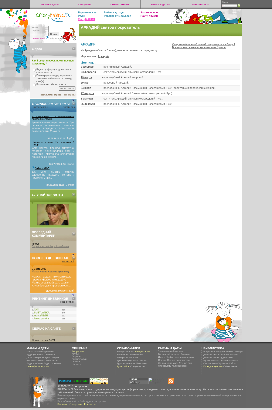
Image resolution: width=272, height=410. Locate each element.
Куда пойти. (123, 366)
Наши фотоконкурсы (38, 366)
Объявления (230, 366)
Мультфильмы (211, 360)
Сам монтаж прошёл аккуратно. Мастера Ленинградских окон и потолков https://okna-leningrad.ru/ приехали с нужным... (53, 152)
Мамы (30, 351)
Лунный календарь (168, 363)
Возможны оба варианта (51, 84)
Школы (143, 360)
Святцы (162, 360)
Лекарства (122, 357)
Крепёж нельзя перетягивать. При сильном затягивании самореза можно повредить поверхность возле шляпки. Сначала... (53, 127)
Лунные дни (185, 363)
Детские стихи (211, 354)
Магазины (141, 363)
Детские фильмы (229, 360)
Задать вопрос (149, 12)
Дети (29, 357)
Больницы (122, 354)
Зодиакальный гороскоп (171, 351)
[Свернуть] (73, 48)
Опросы (76, 356)
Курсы (130, 351)
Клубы (75, 354)
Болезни (133, 357)
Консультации (142, 351)
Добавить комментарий (60, 290)
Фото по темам (50, 360)
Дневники (50, 354)
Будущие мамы (35, 354)
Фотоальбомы (34, 360)
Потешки (224, 354)
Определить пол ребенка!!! (172, 365)
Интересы (38, 357)
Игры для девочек (213, 366)
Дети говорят (52, 357)
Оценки (76, 361)
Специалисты (137, 366)
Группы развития (126, 363)
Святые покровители (178, 360)
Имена (161, 357)
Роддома (122, 351)
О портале (75, 404)
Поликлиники (136, 354)
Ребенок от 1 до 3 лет (117, 15)
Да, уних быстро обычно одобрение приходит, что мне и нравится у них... (53, 174)
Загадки (234, 354)
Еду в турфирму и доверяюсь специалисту (53, 71)
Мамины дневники (44, 351)
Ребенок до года (114, 12)
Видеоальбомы (35, 363)
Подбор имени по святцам (180, 357)
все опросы (69, 95)
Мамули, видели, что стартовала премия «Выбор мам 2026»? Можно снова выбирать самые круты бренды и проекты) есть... (51, 281)
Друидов (185, 354)
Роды (81, 15)
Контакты (90, 404)
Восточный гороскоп (169, 354)
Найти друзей (149, 15)
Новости (76, 364)
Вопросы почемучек (214, 351)
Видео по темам (52, 363)
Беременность (87, 12)
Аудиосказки (226, 357)
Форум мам (78, 351)
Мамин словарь (234, 351)
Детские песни (211, 357)
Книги (215, 363)
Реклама (62, 404)
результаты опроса (51, 95)
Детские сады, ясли (127, 360)
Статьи (207, 363)
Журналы (223, 363)
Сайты (232, 363)
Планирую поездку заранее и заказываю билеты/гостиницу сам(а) (54, 78)
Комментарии (79, 359)
